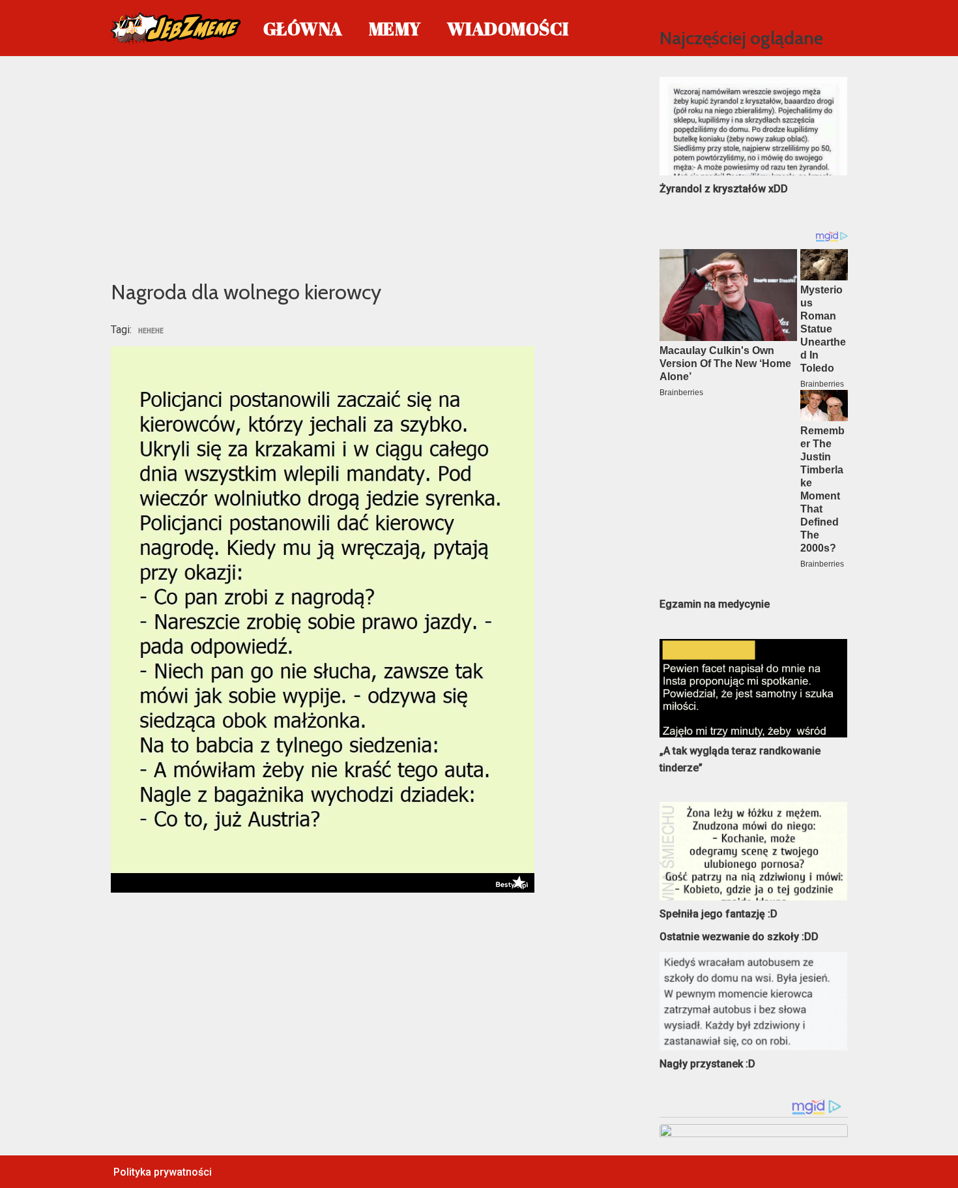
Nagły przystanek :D (707, 1064)
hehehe (151, 331)
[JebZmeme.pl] (176, 28)
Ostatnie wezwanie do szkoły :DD (739, 936)
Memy (395, 28)
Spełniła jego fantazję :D (718, 914)
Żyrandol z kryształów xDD (724, 189)
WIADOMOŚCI (508, 28)
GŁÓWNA (303, 28)
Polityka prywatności (162, 1172)
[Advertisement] (366, 165)
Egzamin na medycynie (715, 604)
